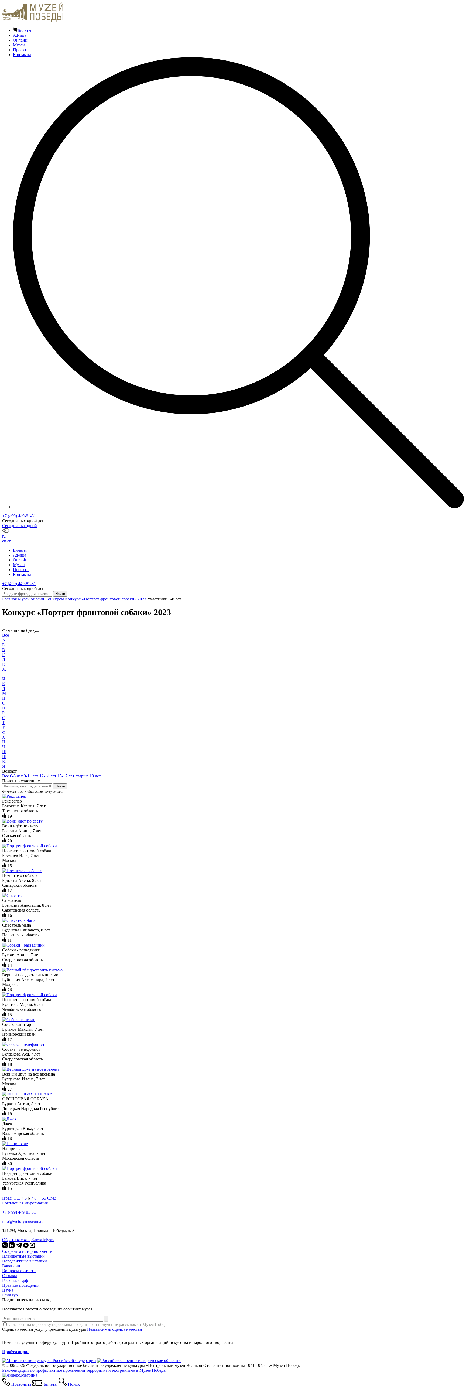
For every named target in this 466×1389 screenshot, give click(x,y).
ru (4, 536)
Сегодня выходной (19, 525)
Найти (60, 786)
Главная (9, 599)
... (18, 1198)
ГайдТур (10, 1295)
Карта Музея (42, 1239)
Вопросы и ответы (19, 1270)
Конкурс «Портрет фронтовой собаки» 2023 (105, 599)
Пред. (7, 1198)
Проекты (21, 49)
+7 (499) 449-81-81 (19, 516)
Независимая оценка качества (114, 1329)
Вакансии (11, 1266)
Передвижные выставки (24, 1261)
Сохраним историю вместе (27, 1251)
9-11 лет (31, 776)
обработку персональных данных (63, 1324)
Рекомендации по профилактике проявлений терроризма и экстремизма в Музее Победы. (84, 1370)
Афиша (19, 35)
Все (5, 635)
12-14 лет (47, 776)
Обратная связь (16, 1239)
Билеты (24, 30)
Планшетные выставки (23, 1256)
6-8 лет (16, 776)
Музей (19, 45)
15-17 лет (65, 776)
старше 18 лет (88, 776)
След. (52, 1198)
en (4, 541)
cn (9, 541)
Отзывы (9, 1275)
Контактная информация (25, 1203)
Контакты (22, 54)
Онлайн (20, 40)
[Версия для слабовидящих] (6, 531)
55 (44, 1198)
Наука (7, 1290)
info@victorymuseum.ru (23, 1221)
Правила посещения (20, 1285)
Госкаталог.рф (15, 1280)
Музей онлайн (31, 599)
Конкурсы (54, 599)
